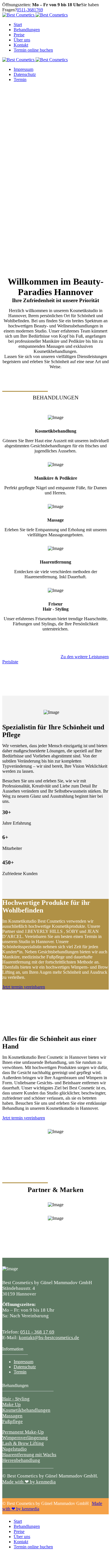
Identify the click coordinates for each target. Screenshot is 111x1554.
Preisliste (10, 661)
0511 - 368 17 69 (37, 1332)
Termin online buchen (33, 50)
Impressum (23, 69)
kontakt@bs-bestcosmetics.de (49, 1337)
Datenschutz (25, 74)
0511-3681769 (30, 9)
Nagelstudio (14, 1449)
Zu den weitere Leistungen (85, 656)
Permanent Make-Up (23, 1432)
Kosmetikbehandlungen (26, 1410)
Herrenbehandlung (21, 1460)
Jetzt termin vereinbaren (23, 987)
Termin (20, 79)
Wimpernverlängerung (25, 1437)
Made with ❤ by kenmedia (29, 1482)
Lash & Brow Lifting (23, 1443)
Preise (19, 34)
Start (18, 24)
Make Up (11, 1404)
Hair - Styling (16, 1398)
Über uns (22, 39)
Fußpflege (12, 1421)
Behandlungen (27, 29)
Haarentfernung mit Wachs (29, 1454)
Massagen (12, 1415)
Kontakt (21, 45)
